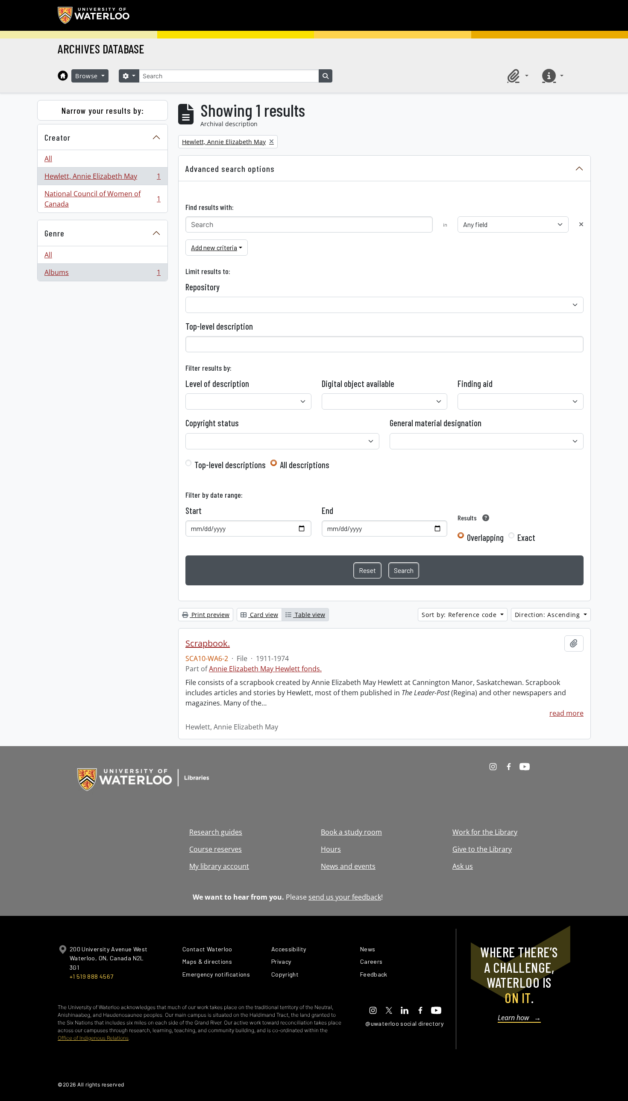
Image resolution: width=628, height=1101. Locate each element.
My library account (219, 866)
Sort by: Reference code (460, 615)
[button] (516, 75)
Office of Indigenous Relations (93, 1038)
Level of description (217, 383)
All (48, 158)
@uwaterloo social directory (404, 1023)
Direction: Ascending (548, 615)
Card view (263, 615)
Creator (57, 137)
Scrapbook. (207, 643)
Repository (202, 287)
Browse (87, 76)
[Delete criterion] (581, 224)
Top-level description (219, 326)
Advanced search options (230, 168)
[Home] (63, 76)
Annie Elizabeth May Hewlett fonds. (265, 668)
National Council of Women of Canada (102, 199)
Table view (309, 615)
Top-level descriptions (230, 465)
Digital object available (358, 383)
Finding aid (475, 383)
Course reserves (215, 849)
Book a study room (351, 832)
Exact (526, 537)
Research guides (215, 832)
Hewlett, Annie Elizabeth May (102, 178)
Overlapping (485, 537)
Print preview (209, 615)
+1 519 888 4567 (91, 976)
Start (193, 510)
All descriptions (304, 465)
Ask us (462, 866)
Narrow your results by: (103, 110)
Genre (54, 233)
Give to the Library (482, 849)
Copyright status (212, 423)
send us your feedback (344, 897)
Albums (102, 274)
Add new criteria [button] (214, 247)
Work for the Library (484, 832)
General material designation (435, 423)
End (327, 510)
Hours (331, 849)
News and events (348, 866)
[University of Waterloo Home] (94, 15)
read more (566, 713)
